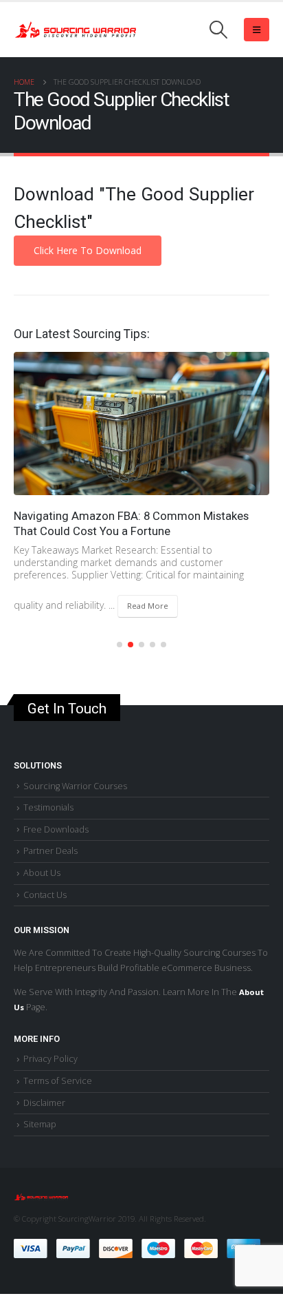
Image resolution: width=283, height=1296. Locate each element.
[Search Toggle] (218, 30)
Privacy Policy (50, 1059)
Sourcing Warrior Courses (75, 786)
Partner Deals (50, 851)
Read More (147, 605)
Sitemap (39, 1124)
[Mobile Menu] (256, 29)
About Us (41, 873)
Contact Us (45, 895)
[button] (119, 644)
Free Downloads (56, 829)
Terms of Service (57, 1081)
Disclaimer (44, 1103)
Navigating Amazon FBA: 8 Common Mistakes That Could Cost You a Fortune (131, 523)
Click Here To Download (88, 250)
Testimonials (48, 807)
